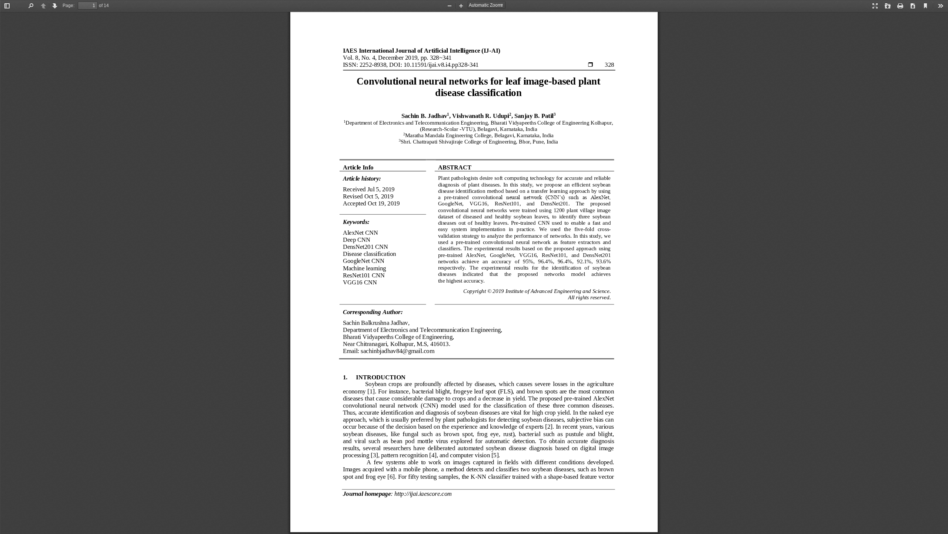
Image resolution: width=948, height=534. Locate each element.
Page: (68, 5)
